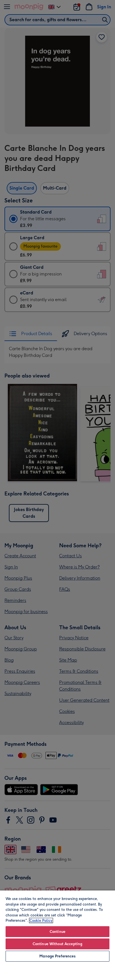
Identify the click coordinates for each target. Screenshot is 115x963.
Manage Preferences (57, 956)
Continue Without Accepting (57, 944)
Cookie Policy (41, 920)
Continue (57, 932)
